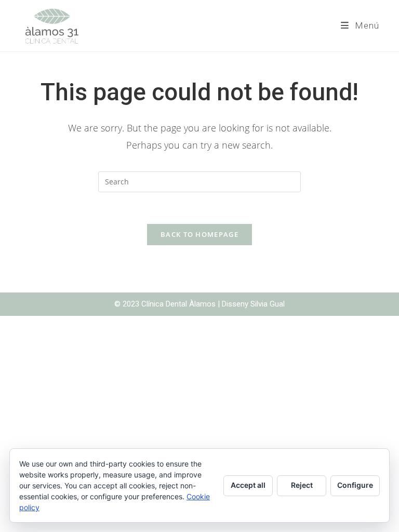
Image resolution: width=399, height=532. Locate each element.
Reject (302, 485)
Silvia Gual (267, 304)
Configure (355, 485)
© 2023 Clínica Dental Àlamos (166, 304)
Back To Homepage (199, 234)
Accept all (248, 485)
